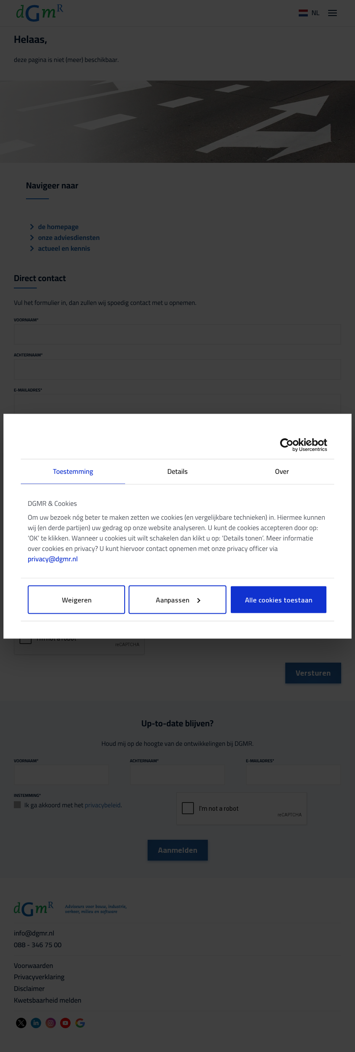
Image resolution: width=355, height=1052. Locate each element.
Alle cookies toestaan (278, 599)
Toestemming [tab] (73, 471)
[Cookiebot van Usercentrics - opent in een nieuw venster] (289, 445)
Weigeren (76, 599)
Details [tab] (177, 471)
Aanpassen (172, 599)
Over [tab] (282, 471)
